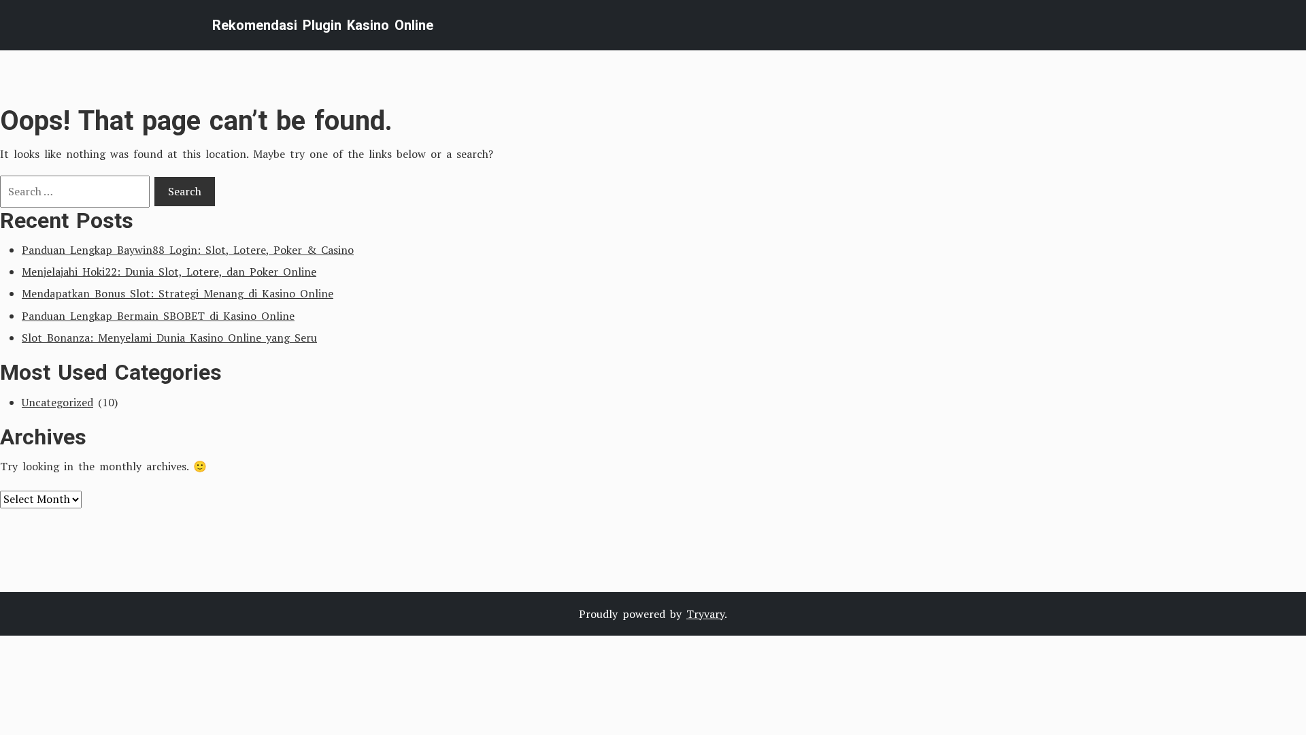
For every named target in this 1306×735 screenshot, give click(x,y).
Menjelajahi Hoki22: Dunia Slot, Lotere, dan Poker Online (169, 271)
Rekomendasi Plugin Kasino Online (322, 25)
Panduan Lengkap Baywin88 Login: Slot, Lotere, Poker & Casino (188, 249)
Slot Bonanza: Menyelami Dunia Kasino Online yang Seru (169, 337)
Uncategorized (57, 402)
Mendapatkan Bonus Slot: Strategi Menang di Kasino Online (177, 293)
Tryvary (705, 613)
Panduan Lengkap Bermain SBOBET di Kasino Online (158, 315)
